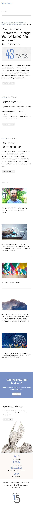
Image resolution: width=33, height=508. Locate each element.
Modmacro (7, 3)
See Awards (8, 419)
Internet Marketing (20, 22)
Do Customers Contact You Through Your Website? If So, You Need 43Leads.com (16, 36)
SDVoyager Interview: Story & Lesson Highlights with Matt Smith (14, 210)
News (10, 24)
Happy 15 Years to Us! (11, 283)
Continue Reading (8, 83)
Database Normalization (11, 145)
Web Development (17, 24)
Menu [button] (29, 3)
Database (10, 22)
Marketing (5, 24)
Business (4, 22)
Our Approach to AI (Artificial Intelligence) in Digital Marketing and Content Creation (16, 355)
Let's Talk (16, 394)
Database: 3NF (12, 102)
